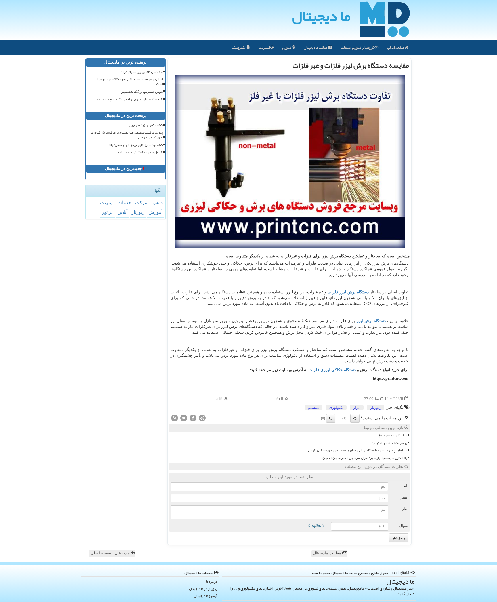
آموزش (155, 212)
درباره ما (211, 581)
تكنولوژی (336, 407)
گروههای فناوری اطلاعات (357, 47)
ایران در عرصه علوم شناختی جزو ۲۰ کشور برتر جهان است (129, 82)
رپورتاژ (375, 407)
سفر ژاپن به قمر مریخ (393, 435)
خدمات (124, 202)
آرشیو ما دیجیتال (205, 595)
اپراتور (108, 212)
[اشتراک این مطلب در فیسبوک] (193, 417)
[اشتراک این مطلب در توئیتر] (184, 417)
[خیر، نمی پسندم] (330, 418)
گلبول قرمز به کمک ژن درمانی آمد (140, 152)
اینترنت (264, 47)
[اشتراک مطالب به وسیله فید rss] (175, 417)
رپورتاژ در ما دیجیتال (203, 589)
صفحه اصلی (396, 47)
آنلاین (122, 212)
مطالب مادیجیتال (327, 553)
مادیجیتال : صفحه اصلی (110, 553)
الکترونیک (239, 47)
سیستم (314, 407)
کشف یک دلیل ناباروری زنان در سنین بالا (136, 145)
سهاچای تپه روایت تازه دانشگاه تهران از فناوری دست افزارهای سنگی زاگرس (357, 450)
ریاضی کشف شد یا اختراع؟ (389, 443)
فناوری (287, 47)
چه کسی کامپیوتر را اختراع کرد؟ (142, 72)
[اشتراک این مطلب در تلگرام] (202, 417)
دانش (157, 202)
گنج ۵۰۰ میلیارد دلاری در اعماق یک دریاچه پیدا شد (129, 99)
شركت (141, 202)
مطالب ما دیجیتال (316, 47)
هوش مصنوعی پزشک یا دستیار (142, 91)
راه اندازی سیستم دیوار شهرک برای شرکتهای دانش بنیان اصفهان (364, 458)
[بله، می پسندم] (355, 418)
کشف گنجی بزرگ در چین (146, 125)
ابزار (357, 407)
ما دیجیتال (321, 16)
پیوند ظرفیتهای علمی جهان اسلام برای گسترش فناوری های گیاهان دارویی (127, 135)
